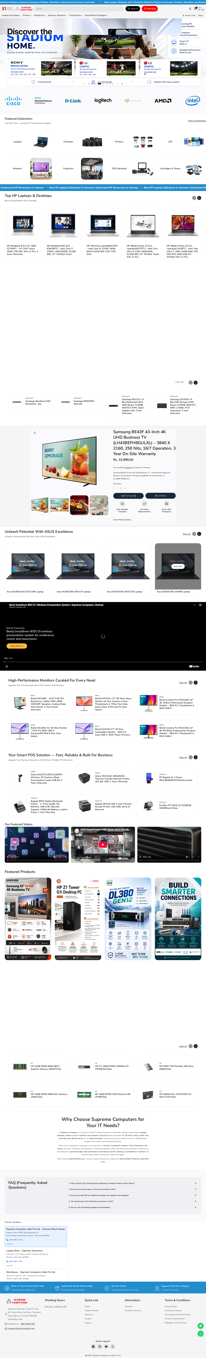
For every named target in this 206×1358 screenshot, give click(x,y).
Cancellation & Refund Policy (178, 1314)
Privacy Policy (171, 1306)
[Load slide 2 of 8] (92, 83)
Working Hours (55, 1300)
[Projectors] (80, 169)
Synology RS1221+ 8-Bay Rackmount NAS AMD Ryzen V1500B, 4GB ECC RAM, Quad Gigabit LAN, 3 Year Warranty (133, 406)
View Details (9, 1244)
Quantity (117, 483)
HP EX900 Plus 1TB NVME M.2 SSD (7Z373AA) (175, 1095)
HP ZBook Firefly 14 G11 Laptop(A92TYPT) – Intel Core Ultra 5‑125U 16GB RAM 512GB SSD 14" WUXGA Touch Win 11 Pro (143, 251)
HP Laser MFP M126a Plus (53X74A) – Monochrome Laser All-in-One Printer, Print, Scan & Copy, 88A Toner (182, 296)
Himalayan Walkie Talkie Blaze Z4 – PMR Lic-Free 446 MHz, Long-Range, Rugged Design (113, 352)
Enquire (88, 1322)
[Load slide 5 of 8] (101, 83)
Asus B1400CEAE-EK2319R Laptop (25, 591)
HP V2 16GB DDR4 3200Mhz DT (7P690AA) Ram (112, 1067)
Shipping (128, 467)
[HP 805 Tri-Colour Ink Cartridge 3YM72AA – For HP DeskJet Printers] (103, 1000)
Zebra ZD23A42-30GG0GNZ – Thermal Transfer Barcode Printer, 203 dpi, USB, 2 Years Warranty (112, 779)
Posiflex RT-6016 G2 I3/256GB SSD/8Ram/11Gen (175, 806)
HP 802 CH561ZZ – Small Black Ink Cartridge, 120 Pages (62, 1022)
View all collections (197, 121)
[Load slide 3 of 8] (95, 83)
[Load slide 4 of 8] (98, 83)
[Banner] (13, 101)
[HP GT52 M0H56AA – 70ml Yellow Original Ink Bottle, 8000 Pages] (183, 1000)
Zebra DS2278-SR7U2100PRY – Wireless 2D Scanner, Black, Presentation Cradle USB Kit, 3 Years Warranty (47, 778)
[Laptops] (29, 142)
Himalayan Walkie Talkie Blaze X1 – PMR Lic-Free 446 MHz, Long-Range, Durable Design (49, 352)
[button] (199, 9)
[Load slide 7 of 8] (109, 83)
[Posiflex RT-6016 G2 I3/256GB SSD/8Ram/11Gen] (148, 806)
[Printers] (131, 142)
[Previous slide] (84, 84)
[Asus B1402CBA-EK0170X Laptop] (128, 566)
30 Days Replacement (175, 1318)
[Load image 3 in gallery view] (79, 505)
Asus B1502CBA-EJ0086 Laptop (173, 591)
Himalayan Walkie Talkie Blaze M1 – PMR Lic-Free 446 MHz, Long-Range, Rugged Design (177, 352)
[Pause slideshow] (122, 84)
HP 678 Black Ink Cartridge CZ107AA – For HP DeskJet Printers (21, 1023)
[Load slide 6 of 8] (105, 83)
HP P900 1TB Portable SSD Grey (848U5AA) (176, 1067)
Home (87, 1306)
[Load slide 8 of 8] (113, 83)
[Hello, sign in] (190, 9)
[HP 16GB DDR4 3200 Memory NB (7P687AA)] (84, 1095)
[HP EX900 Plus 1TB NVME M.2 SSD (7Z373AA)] (148, 1095)
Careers (88, 1318)
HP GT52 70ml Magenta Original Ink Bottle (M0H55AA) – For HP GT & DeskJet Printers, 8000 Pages (143, 1024)
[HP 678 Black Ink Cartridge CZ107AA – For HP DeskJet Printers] (23, 1000)
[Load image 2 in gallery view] (59, 505)
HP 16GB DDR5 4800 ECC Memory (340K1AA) (49, 1095)
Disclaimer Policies (173, 1310)
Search (134, 8)
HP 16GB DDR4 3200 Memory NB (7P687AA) (112, 1095)
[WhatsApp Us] (201, 1326)
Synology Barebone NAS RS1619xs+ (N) (38, 402)
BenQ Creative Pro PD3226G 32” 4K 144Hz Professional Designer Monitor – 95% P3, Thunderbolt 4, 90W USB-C (176, 704)
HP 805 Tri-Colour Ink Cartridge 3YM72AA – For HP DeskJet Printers (102, 1023)
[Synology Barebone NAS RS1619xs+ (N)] (17, 402)
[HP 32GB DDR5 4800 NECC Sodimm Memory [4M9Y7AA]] (20, 1067)
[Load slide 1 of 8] (88, 83)
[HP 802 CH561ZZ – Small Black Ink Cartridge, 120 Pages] (63, 1000)
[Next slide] (118, 84)
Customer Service (133, 1310)
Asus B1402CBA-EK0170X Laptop (124, 591)
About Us (89, 1314)
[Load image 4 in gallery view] (99, 505)
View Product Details (121, 520)
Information (132, 1300)
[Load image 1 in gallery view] (39, 505)
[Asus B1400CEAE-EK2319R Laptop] (28, 566)
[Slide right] (199, 198)
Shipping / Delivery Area (176, 1322)
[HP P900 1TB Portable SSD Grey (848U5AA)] (148, 1067)
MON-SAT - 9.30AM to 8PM (56, 1306)
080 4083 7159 (15, 1240)
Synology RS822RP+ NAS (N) (84, 402)
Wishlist (128, 1306)
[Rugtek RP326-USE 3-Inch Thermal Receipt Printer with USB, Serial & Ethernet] (84, 806)
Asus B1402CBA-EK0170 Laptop (74, 591)
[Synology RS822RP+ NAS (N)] (66, 402)
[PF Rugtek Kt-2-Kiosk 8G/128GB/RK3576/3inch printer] (148, 778)
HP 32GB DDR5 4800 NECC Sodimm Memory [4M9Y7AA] (46, 1067)
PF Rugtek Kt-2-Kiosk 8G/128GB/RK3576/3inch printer (176, 778)
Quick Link (91, 1300)
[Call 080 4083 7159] (201, 1334)
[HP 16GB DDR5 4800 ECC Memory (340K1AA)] (20, 1095)
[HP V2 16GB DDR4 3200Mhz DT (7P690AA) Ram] (84, 1067)
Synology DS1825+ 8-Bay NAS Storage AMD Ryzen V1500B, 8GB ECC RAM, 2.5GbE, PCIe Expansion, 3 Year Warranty (183, 406)
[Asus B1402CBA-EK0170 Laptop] (78, 566)
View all (179, 382)
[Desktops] (80, 142)
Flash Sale (151, 8)
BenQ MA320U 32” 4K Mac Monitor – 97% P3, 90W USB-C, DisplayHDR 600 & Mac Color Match (49, 732)
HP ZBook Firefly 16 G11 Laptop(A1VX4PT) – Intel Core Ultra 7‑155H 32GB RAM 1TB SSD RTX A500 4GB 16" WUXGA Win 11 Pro (182, 251)
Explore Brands (91, 1310)
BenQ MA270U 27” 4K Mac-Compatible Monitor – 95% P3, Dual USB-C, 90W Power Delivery (112, 732)
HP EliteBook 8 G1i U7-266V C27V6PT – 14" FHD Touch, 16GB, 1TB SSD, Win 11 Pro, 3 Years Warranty (22, 250)
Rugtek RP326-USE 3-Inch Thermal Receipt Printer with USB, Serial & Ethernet (113, 807)
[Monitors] (29, 169)
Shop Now (15, 646)
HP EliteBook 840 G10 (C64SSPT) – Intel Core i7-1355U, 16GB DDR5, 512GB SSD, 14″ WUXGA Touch (61, 250)
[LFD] (182, 142)
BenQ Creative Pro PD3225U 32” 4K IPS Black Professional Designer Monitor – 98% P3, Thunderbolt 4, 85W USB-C (177, 732)
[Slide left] (194, 198)
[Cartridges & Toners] (182, 169)
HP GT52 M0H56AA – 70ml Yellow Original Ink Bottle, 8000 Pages (181, 1023)
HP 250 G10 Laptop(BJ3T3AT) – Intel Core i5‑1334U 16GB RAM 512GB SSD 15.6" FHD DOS (102, 250)
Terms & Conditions (177, 1300)
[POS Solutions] (131, 169)
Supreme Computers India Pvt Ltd (107, 1355)
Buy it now (160, 495)
